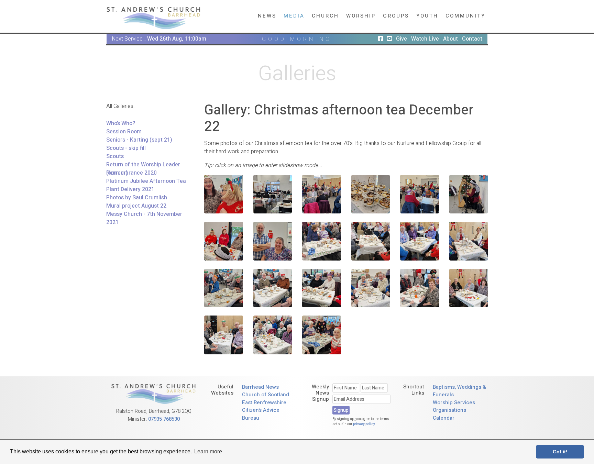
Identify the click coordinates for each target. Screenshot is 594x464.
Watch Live (425, 39)
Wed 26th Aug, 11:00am (176, 39)
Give (401, 39)
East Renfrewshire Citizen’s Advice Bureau (264, 410)
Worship (361, 16)
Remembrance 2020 (131, 173)
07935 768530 (164, 419)
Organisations (449, 410)
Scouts (115, 156)
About (450, 39)
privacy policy (364, 424)
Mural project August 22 (136, 206)
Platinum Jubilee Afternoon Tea (146, 181)
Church (325, 16)
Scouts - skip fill (126, 148)
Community (465, 16)
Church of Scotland (265, 394)
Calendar (443, 418)
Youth (427, 16)
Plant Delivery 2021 (130, 189)
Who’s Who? (120, 123)
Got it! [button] (560, 451)
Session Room (124, 132)
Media (294, 16)
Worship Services (454, 402)
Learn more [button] (208, 451)
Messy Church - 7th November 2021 (144, 218)
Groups (396, 16)
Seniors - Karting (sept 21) (139, 140)
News (267, 16)
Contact (472, 39)
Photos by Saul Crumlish (136, 198)
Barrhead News (260, 387)
